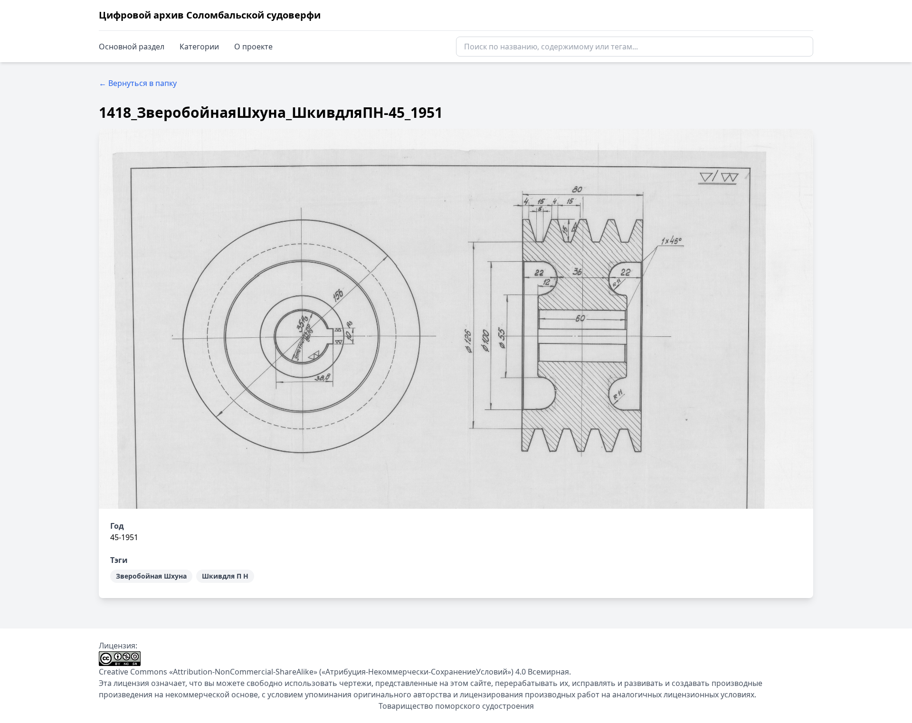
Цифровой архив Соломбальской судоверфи (210, 15)
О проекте (253, 46)
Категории (199, 46)
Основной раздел (131, 46)
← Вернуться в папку (138, 83)
